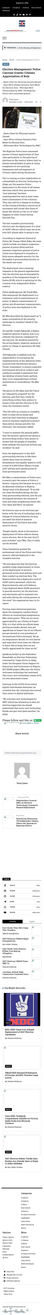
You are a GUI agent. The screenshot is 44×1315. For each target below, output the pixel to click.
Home (4, 60)
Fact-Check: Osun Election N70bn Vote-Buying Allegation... (14, 951)
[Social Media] (14, 15)
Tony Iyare (13, 99)
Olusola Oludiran (9, 967)
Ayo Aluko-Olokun (9, 944)
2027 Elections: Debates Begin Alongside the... (15, 940)
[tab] (12, 921)
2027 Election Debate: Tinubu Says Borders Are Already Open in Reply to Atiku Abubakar (21, 1161)
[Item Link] (37, 930)
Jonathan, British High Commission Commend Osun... (16, 973)
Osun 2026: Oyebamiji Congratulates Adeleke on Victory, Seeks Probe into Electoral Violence (21, 1120)
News (12, 60)
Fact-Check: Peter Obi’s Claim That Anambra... (15, 929)
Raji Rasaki (6, 957)
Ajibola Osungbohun (10, 933)
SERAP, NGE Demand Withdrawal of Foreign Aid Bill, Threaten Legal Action (21, 1075)
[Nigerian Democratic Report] (22, 30)
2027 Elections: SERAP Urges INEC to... (15, 962)
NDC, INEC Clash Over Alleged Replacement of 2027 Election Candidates (19, 1032)
